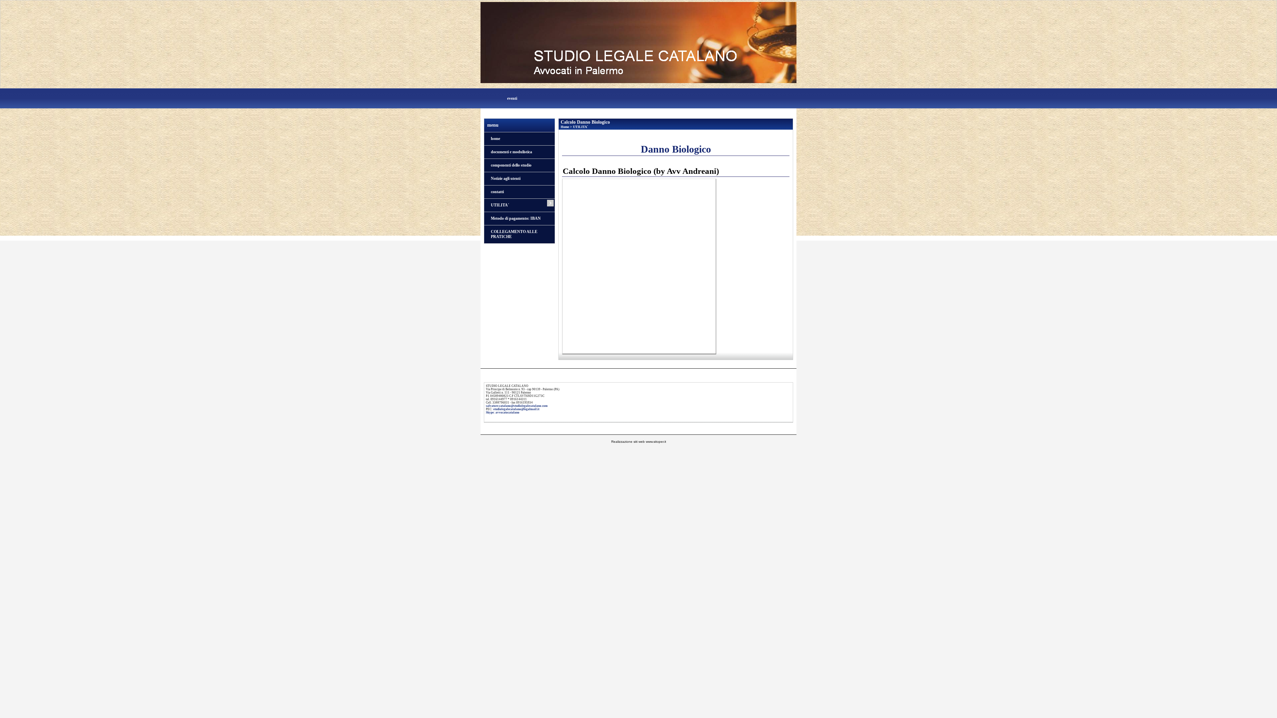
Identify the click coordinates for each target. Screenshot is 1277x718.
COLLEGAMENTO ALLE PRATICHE (514, 234)
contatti (497, 191)
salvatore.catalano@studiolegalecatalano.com (517, 406)
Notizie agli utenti (505, 178)
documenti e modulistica (511, 152)
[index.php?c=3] (638, 42)
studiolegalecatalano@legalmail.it (516, 409)
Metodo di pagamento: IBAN (516, 218)
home (495, 138)
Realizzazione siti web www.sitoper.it (638, 441)
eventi (512, 98)
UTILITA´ (500, 205)
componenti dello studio (511, 165)
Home (565, 127)
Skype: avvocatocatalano (502, 412)
